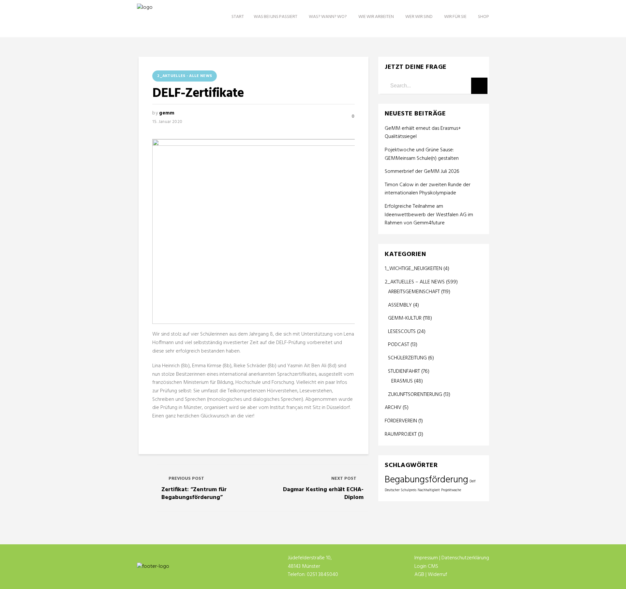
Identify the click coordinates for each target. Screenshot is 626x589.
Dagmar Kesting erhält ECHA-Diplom (323, 493)
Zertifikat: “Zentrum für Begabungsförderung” (194, 493)
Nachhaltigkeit (429, 490)
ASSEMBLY (400, 305)
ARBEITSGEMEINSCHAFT (414, 292)
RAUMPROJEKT (401, 434)
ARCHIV (393, 407)
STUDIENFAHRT (404, 371)
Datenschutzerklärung (465, 558)
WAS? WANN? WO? (328, 17)
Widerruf (437, 574)
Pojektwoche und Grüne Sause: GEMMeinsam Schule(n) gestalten (422, 154)
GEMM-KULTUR (405, 318)
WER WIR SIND (419, 17)
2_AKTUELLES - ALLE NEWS (184, 76)
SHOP (483, 17)
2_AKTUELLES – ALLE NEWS (415, 282)
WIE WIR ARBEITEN (376, 17)
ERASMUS (402, 381)
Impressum (426, 558)
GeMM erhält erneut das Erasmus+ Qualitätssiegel (423, 133)
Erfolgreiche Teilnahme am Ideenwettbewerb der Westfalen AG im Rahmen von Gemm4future (429, 215)
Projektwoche (451, 490)
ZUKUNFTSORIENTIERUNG (415, 394)
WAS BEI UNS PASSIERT (275, 17)
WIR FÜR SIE (455, 17)
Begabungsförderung (426, 480)
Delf (472, 481)
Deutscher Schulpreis (400, 490)
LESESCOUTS (402, 331)
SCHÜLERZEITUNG (407, 358)
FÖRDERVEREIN (401, 421)
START (237, 17)
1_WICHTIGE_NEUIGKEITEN (413, 268)
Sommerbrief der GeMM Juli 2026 (422, 172)
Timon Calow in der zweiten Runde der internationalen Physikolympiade (427, 189)
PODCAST (398, 344)
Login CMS (426, 566)
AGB (419, 574)
